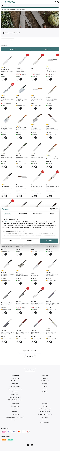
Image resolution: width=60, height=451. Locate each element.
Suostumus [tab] (8, 213)
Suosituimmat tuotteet (45, 409)
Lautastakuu (15, 414)
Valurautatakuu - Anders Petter (15, 417)
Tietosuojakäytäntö (15, 397)
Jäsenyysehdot (15, 420)
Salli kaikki (49, 240)
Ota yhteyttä (15, 378)
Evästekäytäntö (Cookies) (15, 400)
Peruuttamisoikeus (15, 386)
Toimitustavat (15, 381)
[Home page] (10, 3)
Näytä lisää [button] (30, 356)
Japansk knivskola (8, 40)
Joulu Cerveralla (45, 422)
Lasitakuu (15, 411)
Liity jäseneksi (15, 406)
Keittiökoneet (45, 381)
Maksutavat (15, 383)
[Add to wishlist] (2, 79)
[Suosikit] (55, 2)
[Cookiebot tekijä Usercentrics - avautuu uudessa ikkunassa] (51, 209)
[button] (3, 5)
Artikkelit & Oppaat (45, 411)
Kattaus (45, 386)
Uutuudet (45, 378)
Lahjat (45, 406)
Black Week (45, 420)
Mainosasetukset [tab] (37, 213)
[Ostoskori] (58, 2)
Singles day (45, 417)
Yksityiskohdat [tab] (23, 213)
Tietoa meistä (15, 394)
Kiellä (10, 240)
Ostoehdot (15, 392)
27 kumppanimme (10, 221)
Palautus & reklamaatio (15, 389)
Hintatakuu (15, 409)
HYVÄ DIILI (45, 392)
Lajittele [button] (46, 49)
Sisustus (45, 389)
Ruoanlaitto (45, 383)
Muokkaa (29, 240)
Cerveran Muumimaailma (45, 414)
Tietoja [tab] (52, 213)
